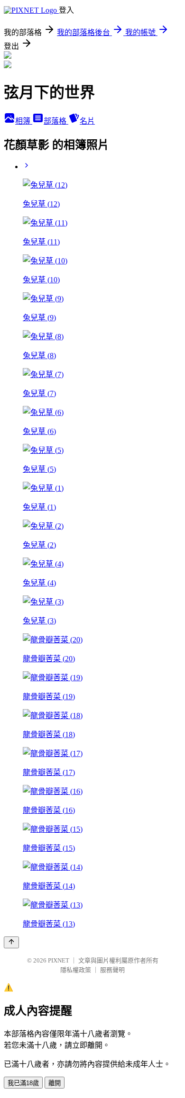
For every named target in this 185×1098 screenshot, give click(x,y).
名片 (87, 121)
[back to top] (11, 942)
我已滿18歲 (23, 1083)
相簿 (23, 121)
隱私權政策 (75, 969)
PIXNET (58, 960)
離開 (54, 1083)
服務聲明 (112, 969)
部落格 (56, 121)
